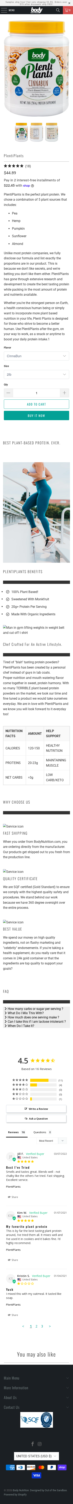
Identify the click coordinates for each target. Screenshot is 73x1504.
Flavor (7, 347)
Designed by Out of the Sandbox (48, 1490)
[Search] (58, 10)
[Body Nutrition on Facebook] (33, 1444)
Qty (6, 384)
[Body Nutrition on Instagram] (40, 1444)
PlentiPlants (13, 1186)
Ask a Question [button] (38, 1118)
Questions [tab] (39, 1132)
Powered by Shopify (15, 1494)
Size (6, 366)
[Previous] (7, 68)
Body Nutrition (21, 1490)
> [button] (50, 1326)
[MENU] (2, 10)
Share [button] (14, 1197)
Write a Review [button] (38, 1109)
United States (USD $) (34, 1456)
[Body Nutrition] (36, 10)
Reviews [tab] (13, 1132)
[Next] (66, 68)
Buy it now (36, 415)
